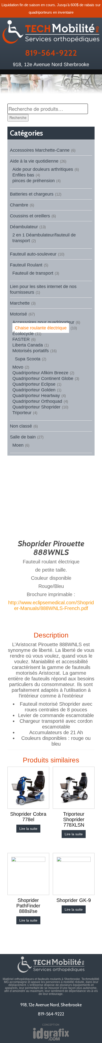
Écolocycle (23, 333)
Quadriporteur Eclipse (33, 384)
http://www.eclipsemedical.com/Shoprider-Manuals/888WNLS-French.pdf (51, 605)
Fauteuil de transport (32, 273)
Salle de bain (23, 437)
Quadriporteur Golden (33, 389)
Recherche (17, 117)
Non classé (21, 426)
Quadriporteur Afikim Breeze (40, 372)
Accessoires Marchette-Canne (40, 150)
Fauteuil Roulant (26, 264)
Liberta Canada (27, 345)
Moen (18, 445)
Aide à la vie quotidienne (34, 161)
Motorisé (18, 314)
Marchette (20, 303)
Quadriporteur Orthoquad (37, 401)
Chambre (19, 205)
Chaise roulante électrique (41, 327)
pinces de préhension (33, 180)
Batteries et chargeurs (31, 194)
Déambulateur (24, 226)
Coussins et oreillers (30, 215)
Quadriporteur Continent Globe (42, 378)
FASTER (21, 339)
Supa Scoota (27, 358)
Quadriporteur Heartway (36, 395)
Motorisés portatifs (30, 350)
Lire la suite (28, 829)
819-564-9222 (51, 53)
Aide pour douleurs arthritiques (42, 169)
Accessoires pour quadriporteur (43, 322)
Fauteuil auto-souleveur (33, 254)
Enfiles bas (23, 175)
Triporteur (21, 412)
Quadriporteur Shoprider (36, 407)
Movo (17, 367)
